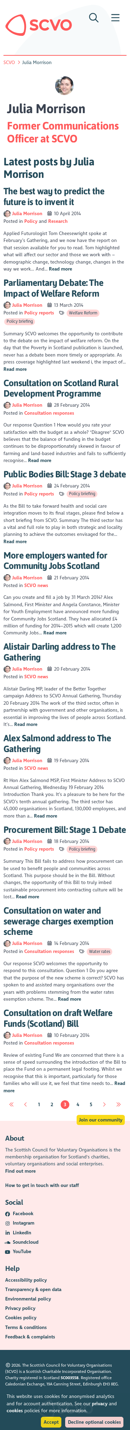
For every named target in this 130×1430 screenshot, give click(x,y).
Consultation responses (49, 413)
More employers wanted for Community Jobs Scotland (55, 560)
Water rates (99, 951)
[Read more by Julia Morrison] (6, 214)
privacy (99, 1404)
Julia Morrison (28, 214)
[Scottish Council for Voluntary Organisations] (38, 25)
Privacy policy (20, 1308)
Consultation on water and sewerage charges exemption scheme (58, 921)
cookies (15, 1411)
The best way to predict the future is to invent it (53, 196)
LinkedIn (22, 1233)
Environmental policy (28, 1299)
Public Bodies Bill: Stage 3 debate (64, 474)
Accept (51, 1422)
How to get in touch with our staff (42, 1185)
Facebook (23, 1214)
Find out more (20, 1171)
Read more (60, 269)
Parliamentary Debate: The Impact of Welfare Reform (53, 288)
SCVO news (36, 585)
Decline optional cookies (94, 1422)
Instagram (23, 1223)
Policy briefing (20, 321)
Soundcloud (25, 1242)
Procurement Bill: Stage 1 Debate (64, 830)
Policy (30, 221)
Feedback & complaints (30, 1337)
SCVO (9, 62)
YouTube (22, 1252)
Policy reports (39, 313)
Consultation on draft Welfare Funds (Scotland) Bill (57, 1018)
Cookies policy (20, 1318)
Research (58, 221)
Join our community (100, 1120)
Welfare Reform (83, 313)
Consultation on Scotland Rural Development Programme (60, 388)
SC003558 (70, 1377)
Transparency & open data (33, 1289)
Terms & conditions (26, 1327)
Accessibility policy (26, 1280)
